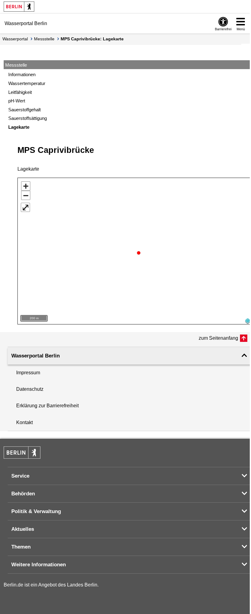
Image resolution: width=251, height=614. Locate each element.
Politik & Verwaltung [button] (36, 511)
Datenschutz (29, 389)
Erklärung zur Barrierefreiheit (47, 405)
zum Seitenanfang (218, 338)
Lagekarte (18, 127)
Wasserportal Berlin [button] (35, 356)
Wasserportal (15, 38)
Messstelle (44, 38)
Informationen (22, 74)
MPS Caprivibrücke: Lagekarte (92, 38)
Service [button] (20, 476)
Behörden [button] (23, 494)
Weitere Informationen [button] (38, 565)
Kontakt (24, 422)
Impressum (28, 372)
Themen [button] (21, 547)
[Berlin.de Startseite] (19, 7)
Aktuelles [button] (22, 529)
